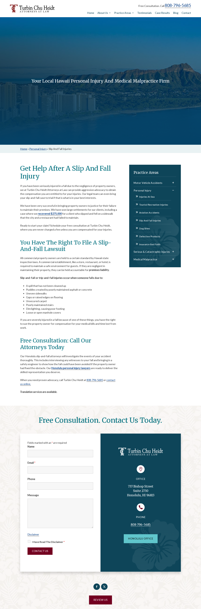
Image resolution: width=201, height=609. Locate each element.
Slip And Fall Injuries (150, 220)
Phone (31, 479)
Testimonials (144, 13)
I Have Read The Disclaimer (48, 541)
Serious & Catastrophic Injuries (152, 251)
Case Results (162, 13)
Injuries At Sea (147, 196)
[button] (198, 588)
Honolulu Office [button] (140, 538)
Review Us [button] (100, 599)
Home (90, 13)
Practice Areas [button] (122, 13)
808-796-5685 (178, 5)
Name (31, 446)
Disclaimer (33, 534)
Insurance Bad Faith (149, 244)
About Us (102, 13)
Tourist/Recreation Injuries (153, 204)
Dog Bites (144, 228)
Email (31, 462)
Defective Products (149, 236)
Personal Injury (142, 190)
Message (33, 495)
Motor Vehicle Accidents (148, 182)
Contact (186, 13)
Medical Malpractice (145, 259)
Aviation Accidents (149, 212)
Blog (175, 13)
